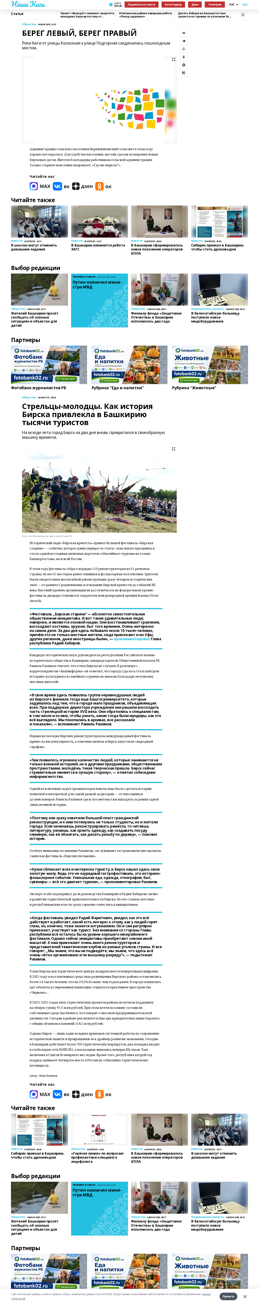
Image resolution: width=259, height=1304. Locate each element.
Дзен (195, 4)
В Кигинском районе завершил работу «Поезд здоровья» (145, 15)
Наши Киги (27, 4)
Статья (17, 14)
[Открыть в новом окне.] (40, 186)
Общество (29, 24)
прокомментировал (132, 638)
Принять (228, 1296)
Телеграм (214, 4)
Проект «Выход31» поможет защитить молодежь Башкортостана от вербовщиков (87, 15)
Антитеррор (173, 4)
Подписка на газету (141, 4)
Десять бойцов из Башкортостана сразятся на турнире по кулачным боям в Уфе (205, 15)
